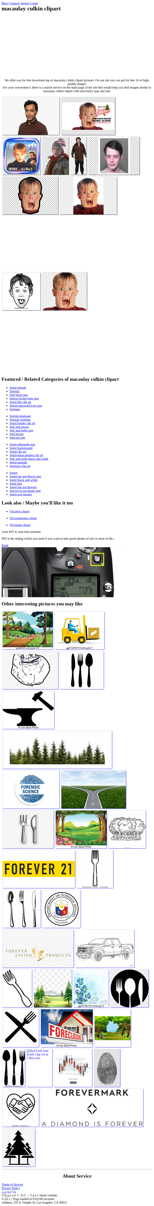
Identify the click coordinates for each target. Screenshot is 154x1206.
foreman (15, 409)
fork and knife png (21, 430)
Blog (5, 3)
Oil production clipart (23, 518)
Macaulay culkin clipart (17, 129)
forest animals (18, 462)
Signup (24, 3)
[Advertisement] (77, 45)
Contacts (14, 3)
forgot (13, 472)
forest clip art (18, 451)
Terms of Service (12, 1184)
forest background (21, 448)
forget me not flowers (23, 487)
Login (34, 3)
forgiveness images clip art (26, 455)
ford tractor (17, 434)
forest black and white (23, 480)
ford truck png (19, 395)
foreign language (20, 416)
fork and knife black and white (29, 458)
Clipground (20, 1194)
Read (5, 545)
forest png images (21, 494)
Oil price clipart (19, 511)
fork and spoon (19, 427)
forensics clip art (20, 466)
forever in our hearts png (25, 490)
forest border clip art (22, 423)
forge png (16, 483)
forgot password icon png (26, 405)
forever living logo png (24, 398)
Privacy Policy (11, 1188)
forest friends (18, 387)
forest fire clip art (20, 402)
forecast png (17, 437)
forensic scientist (20, 419)
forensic (15, 391)
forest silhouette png (22, 444)
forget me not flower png (25, 476)
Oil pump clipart (20, 525)
